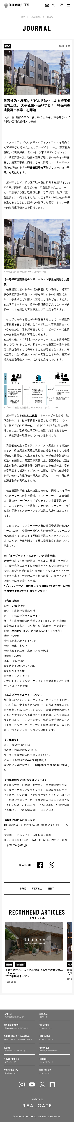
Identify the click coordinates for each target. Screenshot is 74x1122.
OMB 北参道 (29, 415)
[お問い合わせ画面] (47, 5)
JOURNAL (36, 16)
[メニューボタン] (68, 5)
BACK (23, 888)
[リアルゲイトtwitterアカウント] (42, 1084)
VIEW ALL (37, 888)
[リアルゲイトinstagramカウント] (22, 1084)
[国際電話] (54, 5)
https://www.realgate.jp (30, 759)
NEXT (51, 888)
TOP (23, 16)
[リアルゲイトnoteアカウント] (52, 1084)
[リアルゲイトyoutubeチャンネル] (32, 1084)
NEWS (50, 16)
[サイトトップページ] (19, 5)
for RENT (20, 964)
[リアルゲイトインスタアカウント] (61, 5)
